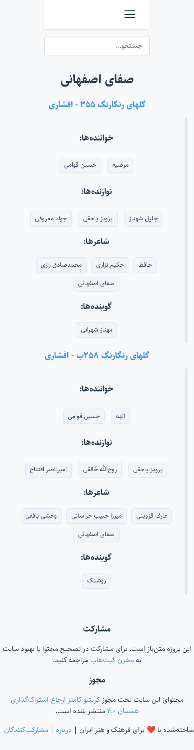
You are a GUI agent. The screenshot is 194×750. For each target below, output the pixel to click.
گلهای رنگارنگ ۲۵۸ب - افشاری (97, 355)
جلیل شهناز (143, 218)
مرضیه (120, 165)
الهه (120, 416)
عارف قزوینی (151, 516)
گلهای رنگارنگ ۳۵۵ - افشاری (97, 104)
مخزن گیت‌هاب (111, 660)
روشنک (96, 581)
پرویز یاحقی (98, 218)
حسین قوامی (80, 165)
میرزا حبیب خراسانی (96, 516)
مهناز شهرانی (96, 330)
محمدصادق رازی (61, 265)
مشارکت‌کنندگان (26, 730)
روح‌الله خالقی (100, 469)
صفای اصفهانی (96, 283)
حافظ (145, 265)
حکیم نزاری (110, 265)
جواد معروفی (51, 218)
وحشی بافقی (41, 516)
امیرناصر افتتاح (48, 469)
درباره (64, 730)
